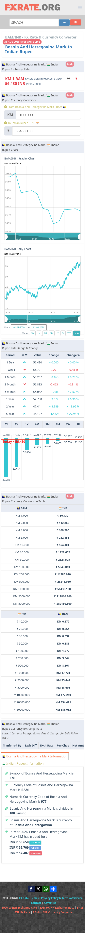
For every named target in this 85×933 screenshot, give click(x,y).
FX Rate (24, 898)
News (35, 898)
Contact (36, 903)
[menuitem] (43, 237)
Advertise (50, 903)
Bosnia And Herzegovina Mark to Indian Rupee (38, 49)
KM (10, 114)
